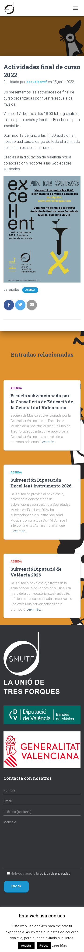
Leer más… (48, 442)
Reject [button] (43, 945)
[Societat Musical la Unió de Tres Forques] (11, 8)
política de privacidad (54, 873)
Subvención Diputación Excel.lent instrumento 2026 (41, 483)
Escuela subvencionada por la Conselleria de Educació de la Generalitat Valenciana (41, 401)
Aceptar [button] (26, 945)
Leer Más (59, 945)
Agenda (30, 290)
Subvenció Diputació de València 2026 (35, 572)
